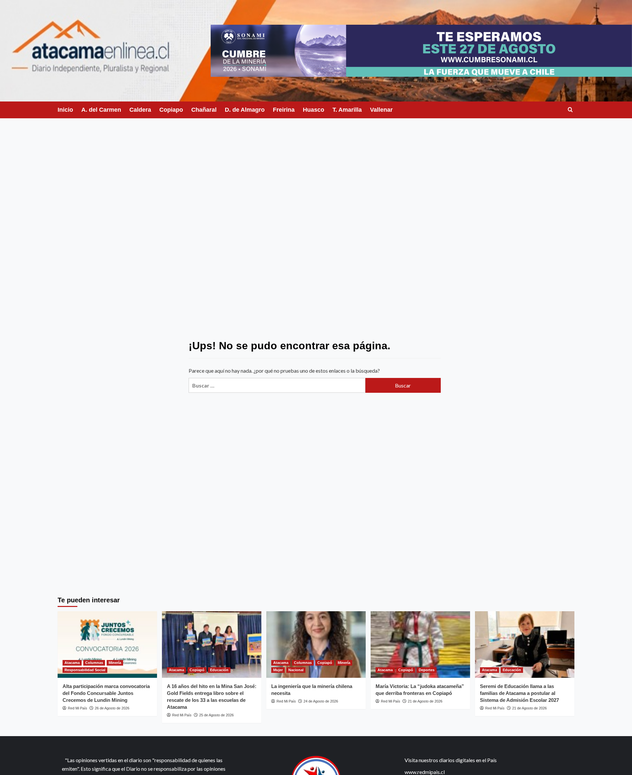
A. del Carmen (101, 109)
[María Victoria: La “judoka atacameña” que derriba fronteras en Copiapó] (420, 644)
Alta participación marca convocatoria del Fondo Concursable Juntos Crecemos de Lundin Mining (106, 693)
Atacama (72, 663)
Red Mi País (77, 708)
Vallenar (381, 109)
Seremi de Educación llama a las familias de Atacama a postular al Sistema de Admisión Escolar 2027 (519, 693)
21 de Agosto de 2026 (425, 701)
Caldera (140, 109)
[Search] (570, 110)
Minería (115, 663)
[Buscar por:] (277, 385)
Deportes (426, 670)
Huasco (313, 109)
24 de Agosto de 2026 (320, 701)
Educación (219, 670)
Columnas (94, 663)
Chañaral (204, 109)
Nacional (295, 670)
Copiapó (197, 670)
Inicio (65, 109)
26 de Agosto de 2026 (112, 708)
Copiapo (171, 109)
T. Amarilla (347, 109)
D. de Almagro (245, 109)
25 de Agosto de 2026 (216, 715)
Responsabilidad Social (85, 670)
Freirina (284, 109)
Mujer (278, 670)
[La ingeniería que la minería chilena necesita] (316, 644)
